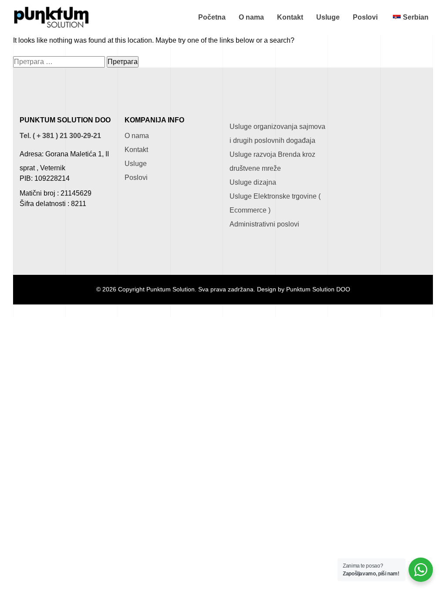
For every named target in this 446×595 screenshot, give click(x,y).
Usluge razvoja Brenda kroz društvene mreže (272, 161)
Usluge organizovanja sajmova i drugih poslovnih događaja (277, 133)
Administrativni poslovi (264, 224)
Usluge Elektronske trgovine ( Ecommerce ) (275, 203)
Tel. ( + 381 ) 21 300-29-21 (60, 135)
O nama (251, 17)
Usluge (328, 17)
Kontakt (290, 17)
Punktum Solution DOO (318, 289)
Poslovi (365, 17)
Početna (212, 17)
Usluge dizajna (253, 182)
